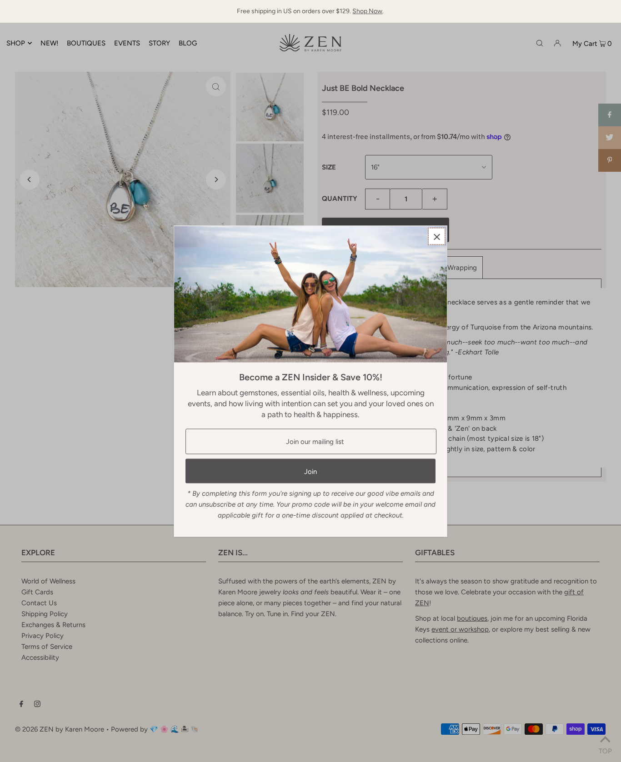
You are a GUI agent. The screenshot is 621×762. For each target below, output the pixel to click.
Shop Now (367, 11)
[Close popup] (437, 236)
